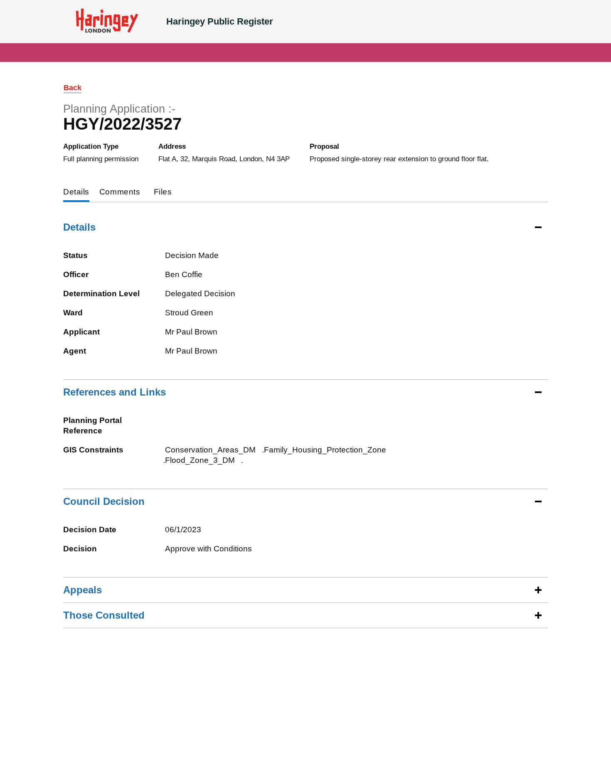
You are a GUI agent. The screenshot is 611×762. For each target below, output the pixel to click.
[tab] (76, 192)
